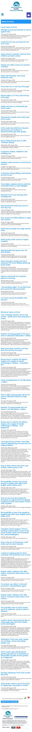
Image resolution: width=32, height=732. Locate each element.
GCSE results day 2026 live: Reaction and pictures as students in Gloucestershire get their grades (15, 130)
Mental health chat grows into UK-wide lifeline (14, 251)
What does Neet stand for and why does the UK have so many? (14, 349)
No (18, 727)
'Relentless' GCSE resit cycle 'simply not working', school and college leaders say (14, 641)
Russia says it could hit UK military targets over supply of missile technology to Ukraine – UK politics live (14, 362)
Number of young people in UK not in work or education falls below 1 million (16, 335)
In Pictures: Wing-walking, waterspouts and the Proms (16, 174)
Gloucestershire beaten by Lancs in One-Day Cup (14, 206)
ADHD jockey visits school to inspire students (15, 240)
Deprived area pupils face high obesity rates (16, 229)
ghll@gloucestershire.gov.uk (11, 708)
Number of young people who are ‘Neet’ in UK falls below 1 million (14, 408)
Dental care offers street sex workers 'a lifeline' (15, 66)
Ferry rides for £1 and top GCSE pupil (15, 86)
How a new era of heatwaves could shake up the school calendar (14, 543)
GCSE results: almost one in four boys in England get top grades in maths (15, 684)
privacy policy (10, 725)
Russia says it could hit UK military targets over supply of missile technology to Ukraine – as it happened (14, 424)
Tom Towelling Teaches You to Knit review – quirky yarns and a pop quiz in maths (16, 317)
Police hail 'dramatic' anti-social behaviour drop (13, 76)
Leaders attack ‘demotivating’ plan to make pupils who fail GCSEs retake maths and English (15, 622)
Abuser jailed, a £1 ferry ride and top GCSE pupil (15, 96)
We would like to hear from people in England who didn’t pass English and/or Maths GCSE (16, 514)
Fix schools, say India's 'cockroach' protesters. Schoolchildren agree (14, 585)
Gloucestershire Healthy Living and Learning (15, 706)
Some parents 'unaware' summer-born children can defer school (16, 55)
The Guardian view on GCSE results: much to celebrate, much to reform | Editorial (15, 609)
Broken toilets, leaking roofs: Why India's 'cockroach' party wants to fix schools (15, 573)
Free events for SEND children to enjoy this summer (16, 219)
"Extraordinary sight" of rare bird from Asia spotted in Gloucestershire (16, 288)
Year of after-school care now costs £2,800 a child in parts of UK (14, 466)
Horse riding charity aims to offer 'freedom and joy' (14, 141)
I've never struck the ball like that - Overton (14, 299)
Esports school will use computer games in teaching (13, 277)
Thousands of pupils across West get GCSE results (15, 118)
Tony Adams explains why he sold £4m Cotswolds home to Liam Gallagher (16, 185)
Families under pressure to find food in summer (16, 163)
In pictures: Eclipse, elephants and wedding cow (14, 152)
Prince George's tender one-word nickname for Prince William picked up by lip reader (15, 263)
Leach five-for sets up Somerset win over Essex (15, 43)
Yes (13, 727)
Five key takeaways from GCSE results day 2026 (15, 673)
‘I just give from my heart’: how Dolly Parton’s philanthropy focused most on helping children (16, 443)
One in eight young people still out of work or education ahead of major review (15, 396)
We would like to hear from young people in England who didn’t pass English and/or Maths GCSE (14, 483)
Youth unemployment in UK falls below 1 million (16, 381)
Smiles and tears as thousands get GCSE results (14, 107)
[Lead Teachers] (29, 15)
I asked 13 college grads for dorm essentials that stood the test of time (15, 554)
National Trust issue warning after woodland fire (14, 196)
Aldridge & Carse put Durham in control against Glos (16, 31)
